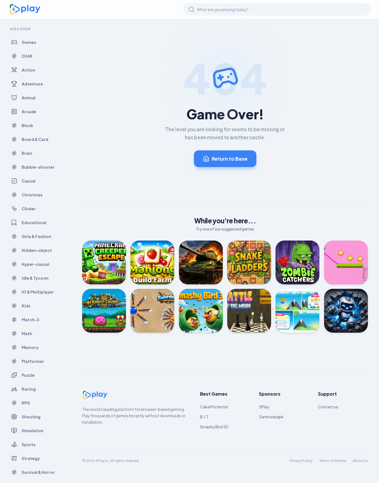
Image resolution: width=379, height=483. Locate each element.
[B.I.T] (346, 311)
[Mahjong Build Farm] (152, 262)
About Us (360, 461)
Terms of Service (332, 461)
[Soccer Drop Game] (346, 262)
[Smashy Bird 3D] (201, 311)
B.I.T (204, 416)
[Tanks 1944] (201, 262)
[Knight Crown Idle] (104, 311)
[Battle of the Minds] (249, 311)
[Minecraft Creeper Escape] (104, 262)
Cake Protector (214, 406)
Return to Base (229, 158)
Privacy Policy (301, 461)
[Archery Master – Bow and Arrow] (297, 311)
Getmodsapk (271, 416)
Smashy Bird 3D (214, 426)
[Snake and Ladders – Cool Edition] (249, 262)
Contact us (328, 406)
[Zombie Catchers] (297, 262)
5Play (264, 406)
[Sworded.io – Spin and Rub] (152, 311)
